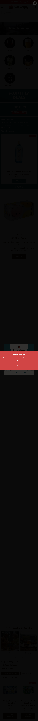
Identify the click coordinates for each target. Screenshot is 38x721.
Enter (19, 365)
